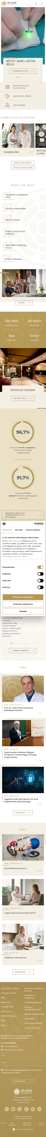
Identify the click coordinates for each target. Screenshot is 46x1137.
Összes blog (20, 972)
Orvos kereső (19, 105)
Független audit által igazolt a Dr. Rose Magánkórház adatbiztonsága (21, 800)
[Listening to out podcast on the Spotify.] (33, 1109)
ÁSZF (3, 1123)
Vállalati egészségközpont (33, 1008)
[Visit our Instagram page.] (19, 1109)
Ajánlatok (5, 1002)
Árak (3, 998)
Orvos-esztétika (32, 1028)
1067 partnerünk (14, 541)
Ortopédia (29, 1019)
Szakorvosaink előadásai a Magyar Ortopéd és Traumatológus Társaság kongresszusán (20, 754)
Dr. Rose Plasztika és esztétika (13, 1050)
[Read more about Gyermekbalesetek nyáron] (39, 871)
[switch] (40, 574)
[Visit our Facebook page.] (7, 1109)
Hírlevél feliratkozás (34, 1014)
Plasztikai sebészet (34, 1023)
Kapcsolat (6, 1011)
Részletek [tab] (19, 530)
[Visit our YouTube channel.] (13, 1109)
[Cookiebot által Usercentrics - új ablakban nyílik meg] (34, 523)
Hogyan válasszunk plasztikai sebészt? (20, 913)
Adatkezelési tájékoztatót (19, 1070)
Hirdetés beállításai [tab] (33, 530)
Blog (3, 1025)
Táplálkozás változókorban (15, 957)
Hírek (3, 1020)
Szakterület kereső (22, 96)
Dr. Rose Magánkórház (10, 1046)
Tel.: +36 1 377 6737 (23, 1102)
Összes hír (20, 812)
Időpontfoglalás (9, 1016)
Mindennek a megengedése (23, 597)
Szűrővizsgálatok (33, 1002)
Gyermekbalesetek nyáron (15, 868)
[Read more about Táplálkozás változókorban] (39, 960)
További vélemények (20, 650)
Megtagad (23, 611)
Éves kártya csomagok (30, 997)
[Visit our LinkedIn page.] (39, 1109)
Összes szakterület (23, 163)
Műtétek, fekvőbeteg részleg (34, 990)
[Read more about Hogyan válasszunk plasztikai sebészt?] (39, 916)
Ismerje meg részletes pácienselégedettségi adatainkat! (15, 515)
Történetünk (7, 1007)
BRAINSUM (29, 1129)
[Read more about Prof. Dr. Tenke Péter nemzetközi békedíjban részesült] (39, 713)
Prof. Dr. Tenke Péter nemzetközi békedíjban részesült (18, 709)
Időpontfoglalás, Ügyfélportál (21, 87)
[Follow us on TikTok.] (26, 1109)
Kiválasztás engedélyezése (23, 604)
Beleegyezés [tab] (7, 530)
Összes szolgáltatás (23, 168)
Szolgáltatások (8, 993)
